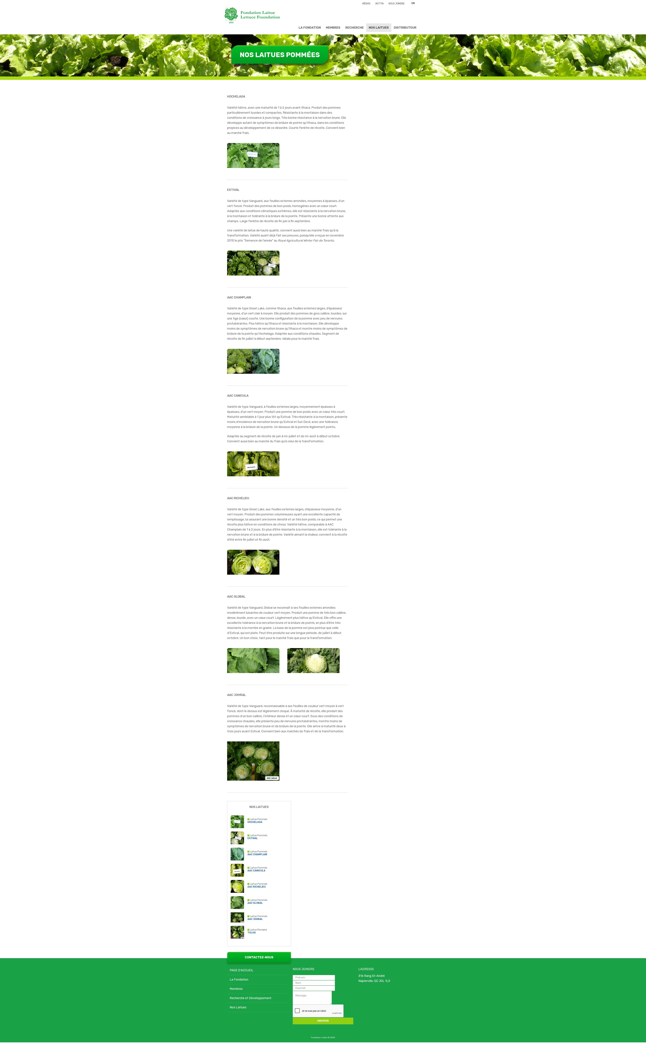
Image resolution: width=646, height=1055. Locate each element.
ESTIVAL (252, 838)
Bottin (379, 3)
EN (413, 3)
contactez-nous (259, 957)
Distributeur (405, 27)
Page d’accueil (241, 970)
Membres (333, 27)
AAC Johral (255, 919)
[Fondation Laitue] (252, 15)
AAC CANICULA (256, 870)
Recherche (354, 27)
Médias (366, 3)
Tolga (251, 932)
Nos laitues (379, 27)
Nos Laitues (238, 1007)
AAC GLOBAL (255, 903)
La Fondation (310, 27)
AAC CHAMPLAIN (257, 854)
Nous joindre (397, 3)
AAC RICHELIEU (256, 886)
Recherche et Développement (250, 998)
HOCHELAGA (254, 822)
